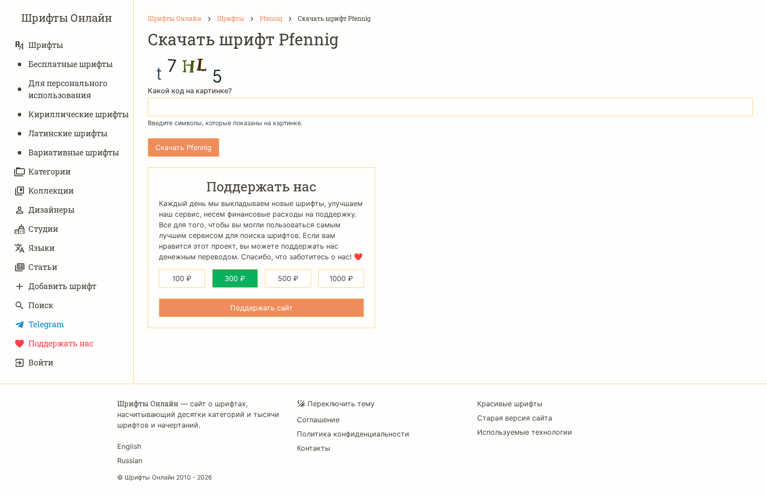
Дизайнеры (51, 209)
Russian (129, 460)
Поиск (40, 305)
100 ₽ (181, 278)
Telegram (46, 324)
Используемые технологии (524, 432)
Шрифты (45, 45)
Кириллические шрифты (78, 114)
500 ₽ (288, 278)
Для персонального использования (67, 89)
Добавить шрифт (62, 286)
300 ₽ (235, 278)
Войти (40, 362)
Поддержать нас (60, 343)
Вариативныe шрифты (73, 152)
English (129, 446)
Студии (43, 228)
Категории (49, 171)
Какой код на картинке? (190, 90)
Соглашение (318, 419)
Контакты (313, 448)
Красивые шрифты (509, 403)
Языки (41, 247)
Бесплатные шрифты (70, 64)
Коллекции (51, 190)
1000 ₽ (341, 278)
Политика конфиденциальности (353, 433)
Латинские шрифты (67, 133)
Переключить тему (341, 403)
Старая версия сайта (514, 417)
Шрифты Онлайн (66, 18)
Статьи (42, 267)
